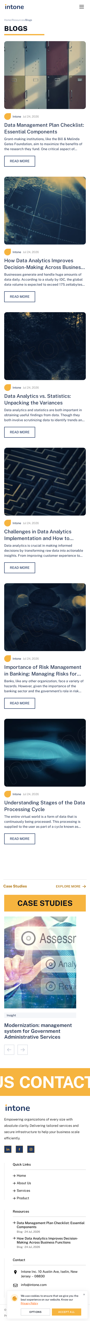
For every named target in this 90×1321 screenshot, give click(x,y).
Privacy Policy (29, 1303)
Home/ (8, 20)
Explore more (68, 886)
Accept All (66, 1312)
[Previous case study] (9, 1050)
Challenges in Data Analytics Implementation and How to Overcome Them (37, 538)
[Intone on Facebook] (19, 1149)
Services (23, 1190)
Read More (20, 161)
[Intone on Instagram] (31, 1149)
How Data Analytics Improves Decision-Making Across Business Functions (43, 267)
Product (23, 1198)
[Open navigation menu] (81, 7)
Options (35, 1312)
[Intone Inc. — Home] (45, 1107)
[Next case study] (23, 1050)
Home (21, 1175)
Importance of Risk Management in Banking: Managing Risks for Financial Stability (42, 673)
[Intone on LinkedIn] (8, 1149)
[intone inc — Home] (14, 6)
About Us (24, 1183)
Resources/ (18, 20)
